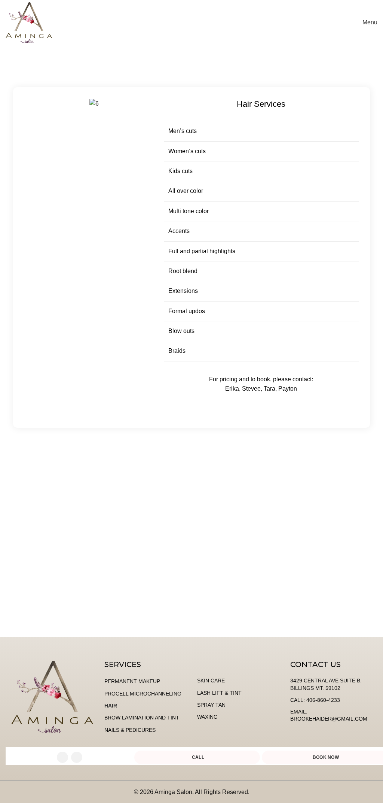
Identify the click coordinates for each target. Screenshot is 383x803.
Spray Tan (211, 705)
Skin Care (211, 681)
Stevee (251, 388)
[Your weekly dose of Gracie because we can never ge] (48, 581)
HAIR (110, 706)
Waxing (207, 717)
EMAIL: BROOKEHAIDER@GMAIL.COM (328, 715)
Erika (232, 388)
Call (198, 757)
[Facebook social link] (62, 757)
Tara (269, 388)
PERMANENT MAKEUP (132, 681)
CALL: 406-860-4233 (315, 700)
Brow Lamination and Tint (141, 718)
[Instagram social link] (76, 757)
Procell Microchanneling (142, 694)
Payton (287, 388)
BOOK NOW (326, 22)
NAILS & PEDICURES (130, 730)
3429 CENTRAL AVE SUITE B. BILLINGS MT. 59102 (326, 684)
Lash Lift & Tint (219, 693)
